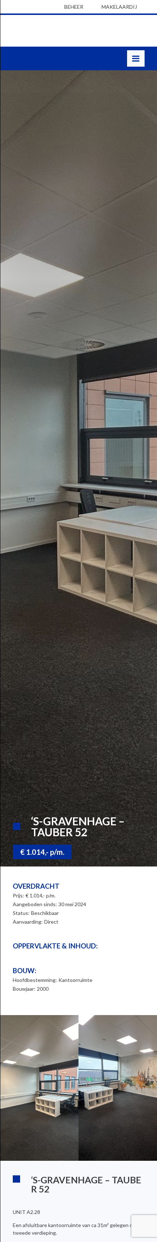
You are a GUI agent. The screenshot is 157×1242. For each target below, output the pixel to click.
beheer (73, 7)
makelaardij (119, 7)
